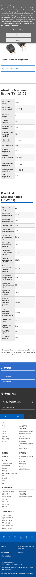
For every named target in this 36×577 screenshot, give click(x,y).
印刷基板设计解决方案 (8, 491)
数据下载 (5, 453)
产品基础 (4, 460)
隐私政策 (3, 546)
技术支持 (4, 478)
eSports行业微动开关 (7, 518)
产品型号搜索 (7, 376)
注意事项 (20, 552)
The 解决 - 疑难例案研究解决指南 (13, 402)
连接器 (4, 431)
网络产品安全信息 (24, 448)
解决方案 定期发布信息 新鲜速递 (9, 474)
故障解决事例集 (6, 466)
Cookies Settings (18, 30)
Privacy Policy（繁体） (12, 25)
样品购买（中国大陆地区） (25, 434)
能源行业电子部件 (7, 520)
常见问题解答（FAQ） (7, 463)
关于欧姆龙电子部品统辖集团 (26, 457)
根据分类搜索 (5, 439)
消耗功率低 (5, 494)
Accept (18, 40)
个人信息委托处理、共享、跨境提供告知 (26, 547)
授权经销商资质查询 (24, 469)
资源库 (4, 457)
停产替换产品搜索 (8, 407)
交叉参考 (4, 441)
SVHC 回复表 (22, 441)
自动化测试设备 (6, 523)
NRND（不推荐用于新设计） (26, 431)
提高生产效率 (5, 504)
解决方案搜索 (7, 381)
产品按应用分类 (7, 487)
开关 (3, 428)
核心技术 (4, 480)
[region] (18, 21)
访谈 (3, 483)
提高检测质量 (22, 491)
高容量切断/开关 (6, 496)
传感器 (4, 433)
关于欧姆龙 (22, 461)
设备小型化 (5, 501)
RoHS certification (12, 68)
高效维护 (4, 507)
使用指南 (4, 468)
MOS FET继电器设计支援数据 (26, 445)
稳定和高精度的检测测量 (25, 496)
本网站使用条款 (5, 552)
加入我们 (21, 466)
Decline (18, 35)
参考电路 (4, 471)
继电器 (4, 426)
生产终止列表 (22, 428)
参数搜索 (4, 436)
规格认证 (21, 436)
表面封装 (4, 499)
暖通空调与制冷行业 (7, 525)
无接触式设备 (22, 494)
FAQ (6, 416)
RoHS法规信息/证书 (24, 439)
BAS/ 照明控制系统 (7, 528)
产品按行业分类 (7, 511)
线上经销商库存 (23, 426)
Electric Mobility (6, 515)
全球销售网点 (22, 464)
